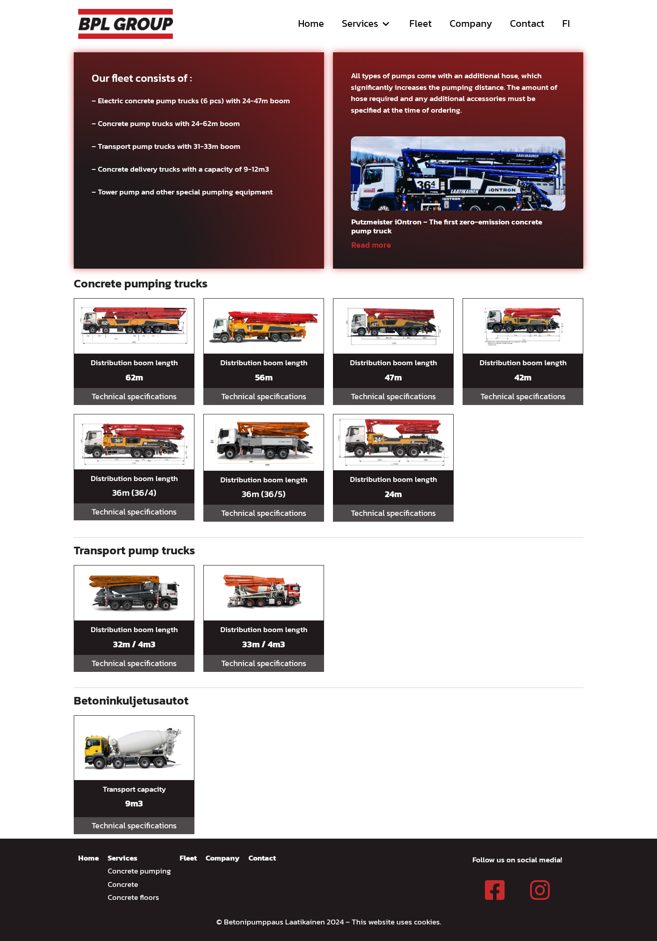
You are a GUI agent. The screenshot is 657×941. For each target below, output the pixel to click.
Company (471, 23)
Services (360, 23)
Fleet (420, 23)
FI (566, 23)
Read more (371, 245)
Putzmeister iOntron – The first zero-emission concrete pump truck (446, 226)
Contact (527, 23)
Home (311, 23)
